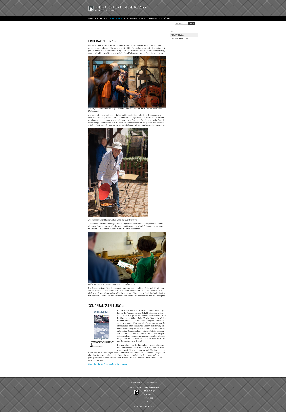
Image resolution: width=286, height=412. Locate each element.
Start (90, 18)
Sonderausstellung (179, 38)
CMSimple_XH (147, 407)
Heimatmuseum (130, 18)
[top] (184, 31)
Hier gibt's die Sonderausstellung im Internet (107, 364)
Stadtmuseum (101, 18)
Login (146, 401)
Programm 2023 (177, 34)
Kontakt (147, 394)
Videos (142, 18)
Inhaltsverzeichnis (152, 387)
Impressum (148, 398)
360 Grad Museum (154, 18)
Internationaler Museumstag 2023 (120, 7)
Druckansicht (149, 391)
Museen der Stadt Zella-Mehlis (144, 382)
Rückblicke (169, 18)
